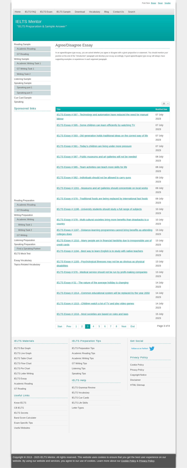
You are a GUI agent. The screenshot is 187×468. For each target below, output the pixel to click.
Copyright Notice (138, 375)
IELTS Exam (46, 12)
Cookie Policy (137, 365)
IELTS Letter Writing (24, 373)
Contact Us (118, 12)
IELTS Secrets (21, 413)
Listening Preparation (24, 240)
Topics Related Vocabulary (27, 264)
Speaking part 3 (24, 93)
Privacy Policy (137, 370)
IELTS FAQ (30, 12)
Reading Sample (22, 44)
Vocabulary (94, 12)
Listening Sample (22, 79)
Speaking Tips (79, 373)
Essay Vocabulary (23, 260)
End (133, 326)
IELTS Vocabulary (80, 393)
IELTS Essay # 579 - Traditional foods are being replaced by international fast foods (102, 198)
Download (80, 12)
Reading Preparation (24, 200)
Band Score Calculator (25, 418)
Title (58, 109)
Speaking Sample (22, 83)
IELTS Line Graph (22, 353)
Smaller (168, 3)
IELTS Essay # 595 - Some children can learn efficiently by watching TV (96, 125)
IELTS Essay (20, 378)
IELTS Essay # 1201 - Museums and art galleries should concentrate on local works (102, 188)
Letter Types (78, 408)
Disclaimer (135, 380)
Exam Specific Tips (23, 423)
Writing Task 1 (25, 225)
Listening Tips (78, 368)
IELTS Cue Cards (80, 398)
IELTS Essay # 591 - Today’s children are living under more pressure (94, 146)
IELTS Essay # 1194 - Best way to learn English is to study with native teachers (100, 251)
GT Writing (22, 235)
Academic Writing (25, 219)
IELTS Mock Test (22, 253)
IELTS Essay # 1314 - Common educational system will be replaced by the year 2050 (103, 293)
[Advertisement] (32, 155)
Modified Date (161, 109)
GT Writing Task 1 (25, 69)
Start (59, 326)
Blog (106, 12)
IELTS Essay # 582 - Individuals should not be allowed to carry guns (94, 177)
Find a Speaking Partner (29, 249)
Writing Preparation (23, 215)
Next (124, 326)
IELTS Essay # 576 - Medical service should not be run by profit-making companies (102, 272)
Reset (160, 3)
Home (18, 12)
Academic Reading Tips (83, 353)
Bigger (153, 3)
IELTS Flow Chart (22, 363)
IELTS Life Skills (80, 403)
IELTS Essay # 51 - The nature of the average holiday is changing (92, 282)
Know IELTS (20, 403)
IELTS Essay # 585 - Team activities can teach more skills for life (92, 167)
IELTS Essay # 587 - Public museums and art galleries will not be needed (97, 156)
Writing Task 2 (24, 74)
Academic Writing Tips (83, 358)
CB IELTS (19, 408)
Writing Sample (21, 59)
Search (131, 12)
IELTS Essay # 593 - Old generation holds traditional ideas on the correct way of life (102, 135)
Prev (69, 326)
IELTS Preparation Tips (83, 348)
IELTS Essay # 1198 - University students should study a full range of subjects (99, 209)
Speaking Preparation (24, 244)
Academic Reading (26, 49)
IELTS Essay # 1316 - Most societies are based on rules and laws (92, 314)
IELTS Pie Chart (22, 368)
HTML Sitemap (137, 385)
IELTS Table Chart (23, 358)
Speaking (18, 102)
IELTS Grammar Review (83, 387)
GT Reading (23, 54)
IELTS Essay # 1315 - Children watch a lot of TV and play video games (95, 303)
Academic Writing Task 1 (29, 63)
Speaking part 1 (24, 87)
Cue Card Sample (23, 98)
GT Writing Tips (79, 363)
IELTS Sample (64, 12)
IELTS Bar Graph (22, 348)
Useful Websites (22, 428)
